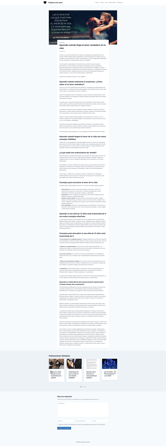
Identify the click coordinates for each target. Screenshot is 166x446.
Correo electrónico (81, 421)
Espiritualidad (112, 2)
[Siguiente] (115, 372)
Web (94, 421)
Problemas (120, 2)
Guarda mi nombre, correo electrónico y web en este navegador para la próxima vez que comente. (82, 424)
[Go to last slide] (51, 372)
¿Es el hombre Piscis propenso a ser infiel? (109, 374)
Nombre (60, 421)
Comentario (61, 403)
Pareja (97, 2)
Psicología (62, 42)
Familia (102, 2)
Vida (106, 2)
